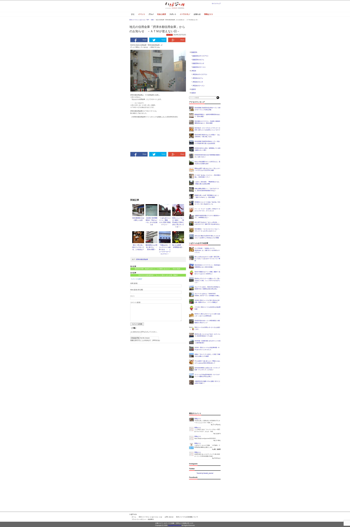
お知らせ (197, 14)
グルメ (151, 14)
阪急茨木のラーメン (199, 67)
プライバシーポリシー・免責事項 (143, 519)
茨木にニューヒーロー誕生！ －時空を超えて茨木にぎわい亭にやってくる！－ (178, 222)
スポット (172, 14)
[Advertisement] (144, 136)
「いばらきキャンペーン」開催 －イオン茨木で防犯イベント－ (165, 221)
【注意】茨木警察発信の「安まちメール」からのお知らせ (151, 221)
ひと (133, 14)
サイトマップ (216, 3)
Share (144, 40)
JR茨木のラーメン (198, 85)
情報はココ (208, 14)
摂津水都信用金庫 (142, 259)
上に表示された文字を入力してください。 (144, 332)
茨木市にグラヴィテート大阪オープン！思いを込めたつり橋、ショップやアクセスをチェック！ (207, 280)
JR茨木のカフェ (197, 78)
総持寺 (193, 89)
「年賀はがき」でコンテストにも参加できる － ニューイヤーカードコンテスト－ (165, 249)
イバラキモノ (185, 14)
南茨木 (193, 93)
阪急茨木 (194, 52)
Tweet (163, 40)
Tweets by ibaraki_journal (205, 473)
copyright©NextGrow (174, 525)
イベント (141, 14)
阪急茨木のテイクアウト (200, 56)
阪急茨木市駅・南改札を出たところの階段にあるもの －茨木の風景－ (158, 269)
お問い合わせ (169, 517)
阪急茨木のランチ (198, 63)
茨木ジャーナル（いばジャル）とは (150, 517)
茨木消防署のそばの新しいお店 (138, 219)
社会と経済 (161, 14)
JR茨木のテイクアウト (199, 74)
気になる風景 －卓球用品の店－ (178, 246)
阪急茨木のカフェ (198, 59)
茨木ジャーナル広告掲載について (187, 517)
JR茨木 (193, 71)
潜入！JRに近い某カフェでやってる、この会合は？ (138, 247)
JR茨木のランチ (197, 82)
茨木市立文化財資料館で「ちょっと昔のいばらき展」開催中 (158, 275)
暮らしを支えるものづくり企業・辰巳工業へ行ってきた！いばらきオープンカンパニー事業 (207, 258)
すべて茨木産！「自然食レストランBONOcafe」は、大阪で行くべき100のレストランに (207, 250)
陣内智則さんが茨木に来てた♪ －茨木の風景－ (151, 247)
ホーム (134, 517)
